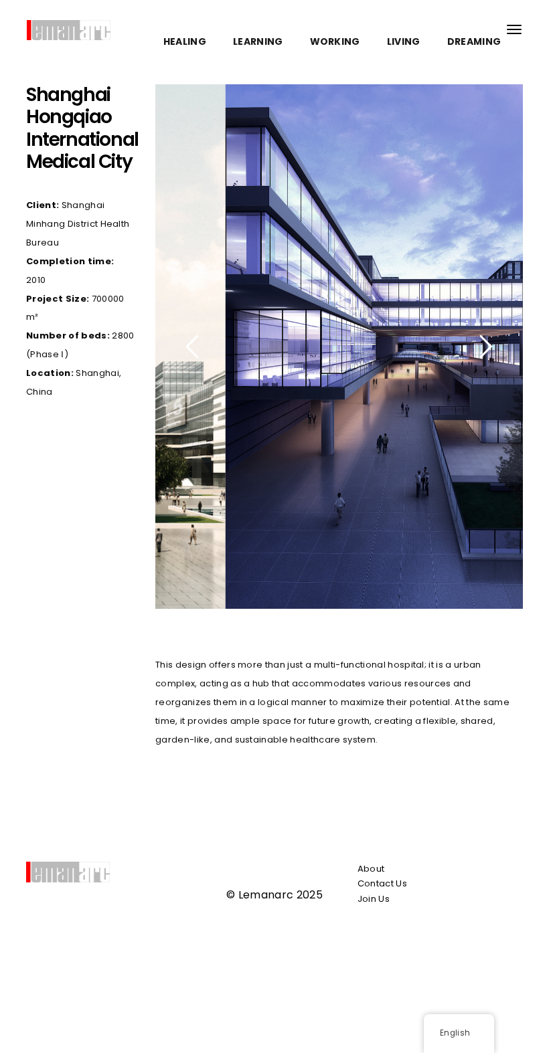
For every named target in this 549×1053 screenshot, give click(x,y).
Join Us (374, 898)
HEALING (184, 41)
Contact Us (382, 883)
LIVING (403, 41)
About (371, 868)
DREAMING (474, 41)
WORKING (335, 41)
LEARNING (258, 41)
